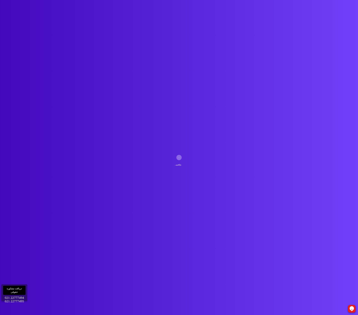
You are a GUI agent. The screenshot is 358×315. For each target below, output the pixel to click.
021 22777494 (14, 298)
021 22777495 (14, 301)
